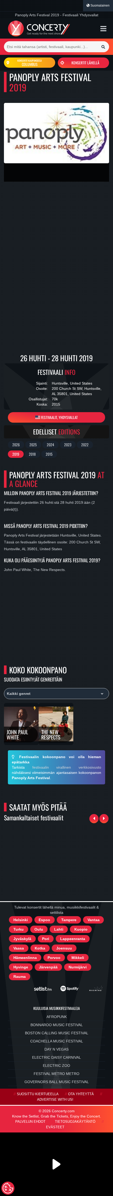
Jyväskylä (22, 939)
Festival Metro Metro (56, 1074)
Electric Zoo (56, 1065)
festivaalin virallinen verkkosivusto (66, 767)
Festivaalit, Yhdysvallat (59, 417)
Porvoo (54, 958)
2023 (67, 444)
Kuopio (81, 929)
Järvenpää (48, 967)
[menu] (103, 29)
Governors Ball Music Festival (56, 1082)
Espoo (44, 920)
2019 (15, 454)
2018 (32, 454)
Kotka (40, 948)
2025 (33, 444)
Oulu (38, 929)
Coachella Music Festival (56, 1041)
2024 (50, 444)
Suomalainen (100, 5)
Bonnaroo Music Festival (56, 1025)
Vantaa (94, 920)
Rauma (19, 976)
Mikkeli (77, 958)
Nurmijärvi (78, 967)
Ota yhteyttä (81, 1094)
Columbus (29, 63)
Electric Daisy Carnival (56, 1057)
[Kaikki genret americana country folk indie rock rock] (56, 693)
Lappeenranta (72, 939)
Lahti (58, 929)
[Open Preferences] (7, 1188)
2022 (85, 444)
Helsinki (20, 920)
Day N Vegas (56, 1049)
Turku (18, 929)
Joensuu (64, 948)
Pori (45, 939)
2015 (49, 454)
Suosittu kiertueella (38, 1094)
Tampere (68, 920)
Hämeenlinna (25, 958)
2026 (16, 444)
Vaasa (18, 948)
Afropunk (57, 1017)
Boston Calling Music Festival (56, 1033)
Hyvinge (20, 967)
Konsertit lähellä (85, 62)
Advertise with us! (55, 1099)
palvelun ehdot (30, 1122)
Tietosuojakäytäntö (75, 1122)
